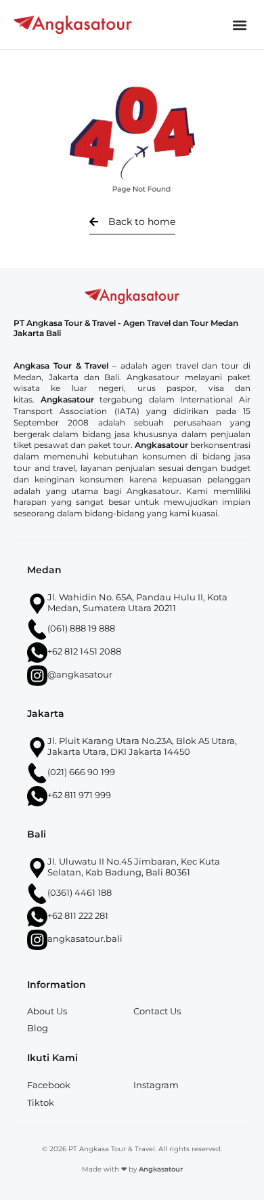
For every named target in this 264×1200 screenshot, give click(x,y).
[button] (239, 25)
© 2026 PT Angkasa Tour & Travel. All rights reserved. (132, 1148)
